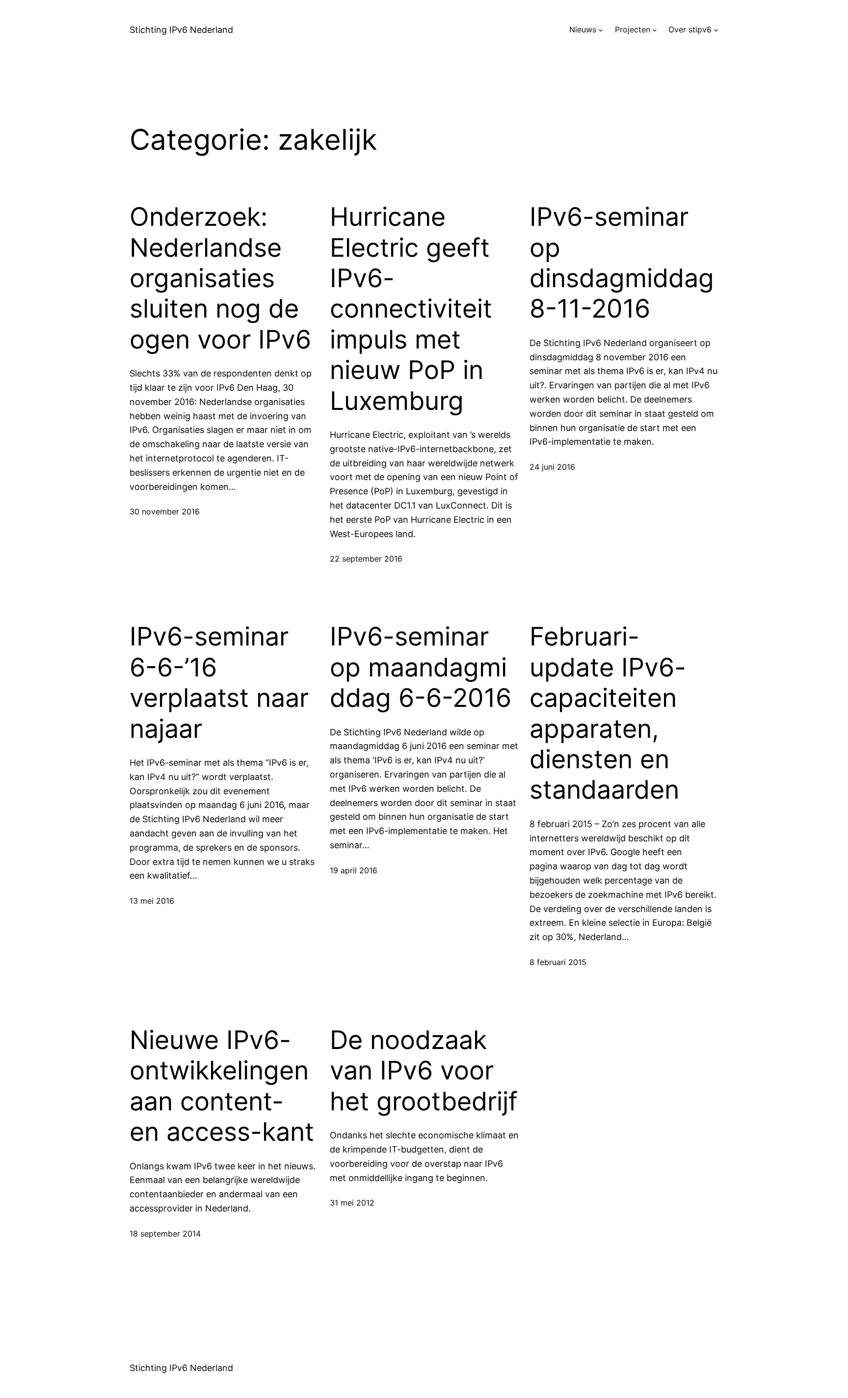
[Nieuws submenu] (600, 29)
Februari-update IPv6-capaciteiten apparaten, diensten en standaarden (608, 713)
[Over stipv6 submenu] (716, 29)
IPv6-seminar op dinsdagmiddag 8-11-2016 (622, 263)
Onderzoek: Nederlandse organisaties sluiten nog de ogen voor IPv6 (220, 278)
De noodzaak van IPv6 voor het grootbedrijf (424, 1071)
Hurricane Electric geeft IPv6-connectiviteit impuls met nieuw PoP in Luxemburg (411, 309)
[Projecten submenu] (654, 29)
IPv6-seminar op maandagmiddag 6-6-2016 (420, 667)
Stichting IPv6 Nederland (181, 30)
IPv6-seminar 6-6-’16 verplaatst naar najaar (219, 682)
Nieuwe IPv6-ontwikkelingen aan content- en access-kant (222, 1086)
